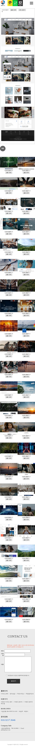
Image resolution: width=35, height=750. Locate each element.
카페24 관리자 (18, 702)
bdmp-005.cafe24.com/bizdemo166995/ (8, 234)
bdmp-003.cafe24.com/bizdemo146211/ (8, 438)
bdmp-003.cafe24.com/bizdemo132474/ (8, 622)
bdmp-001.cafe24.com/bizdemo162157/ (26, 275)
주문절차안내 (30, 693)
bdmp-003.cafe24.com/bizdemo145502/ (26, 438)
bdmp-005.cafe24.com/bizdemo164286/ (26, 254)
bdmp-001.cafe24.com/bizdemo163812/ (8, 275)
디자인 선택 (4, 693)
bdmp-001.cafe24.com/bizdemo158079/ (8, 336)
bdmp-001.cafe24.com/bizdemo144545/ (8, 458)
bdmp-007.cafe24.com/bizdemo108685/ (26, 540)
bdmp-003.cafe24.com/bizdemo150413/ (8, 417)
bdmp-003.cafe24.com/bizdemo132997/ (8, 499)
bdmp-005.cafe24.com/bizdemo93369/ (26, 560)
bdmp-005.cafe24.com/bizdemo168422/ (8, 193)
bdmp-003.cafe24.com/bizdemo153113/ (26, 377)
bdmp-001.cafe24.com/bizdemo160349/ (26, 315)
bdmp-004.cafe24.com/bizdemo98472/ (8, 560)
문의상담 (12, 693)
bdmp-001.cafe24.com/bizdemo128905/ (8, 520)
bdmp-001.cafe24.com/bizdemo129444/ (26, 499)
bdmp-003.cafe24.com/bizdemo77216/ (13, 10)
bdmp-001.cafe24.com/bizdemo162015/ (8, 295)
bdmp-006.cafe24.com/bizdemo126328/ (26, 520)
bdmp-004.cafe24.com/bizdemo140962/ (26, 458)
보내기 (13, 681)
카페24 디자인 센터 (6, 702)
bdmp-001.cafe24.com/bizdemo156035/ (8, 356)
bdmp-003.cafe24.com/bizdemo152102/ (8, 397)
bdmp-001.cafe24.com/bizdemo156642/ (26, 336)
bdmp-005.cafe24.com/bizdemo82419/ (26, 581)
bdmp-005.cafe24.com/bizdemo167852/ (26, 193)
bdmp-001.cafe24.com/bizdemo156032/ (26, 356)
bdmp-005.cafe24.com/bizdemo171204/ (8, 173)
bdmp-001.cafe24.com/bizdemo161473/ (8, 315)
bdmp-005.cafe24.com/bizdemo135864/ (26, 479)
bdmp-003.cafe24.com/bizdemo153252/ (8, 377)
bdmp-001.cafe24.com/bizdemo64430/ (26, 622)
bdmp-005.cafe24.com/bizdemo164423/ (8, 254)
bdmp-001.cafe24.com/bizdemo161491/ (26, 295)
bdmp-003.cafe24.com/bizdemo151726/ (26, 397)
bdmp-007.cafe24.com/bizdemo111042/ (8, 540)
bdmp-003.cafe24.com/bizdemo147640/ (26, 417)
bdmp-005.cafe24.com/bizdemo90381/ (8, 581)
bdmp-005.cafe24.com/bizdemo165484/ (26, 234)
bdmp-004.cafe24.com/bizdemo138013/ (8, 479)
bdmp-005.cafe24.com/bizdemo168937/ (26, 173)
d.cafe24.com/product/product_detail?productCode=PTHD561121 (22, 10)
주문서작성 (20, 693)
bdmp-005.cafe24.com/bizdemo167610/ (8, 213)
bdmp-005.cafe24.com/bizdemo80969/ (8, 601)
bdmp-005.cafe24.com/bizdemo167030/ (26, 213)
